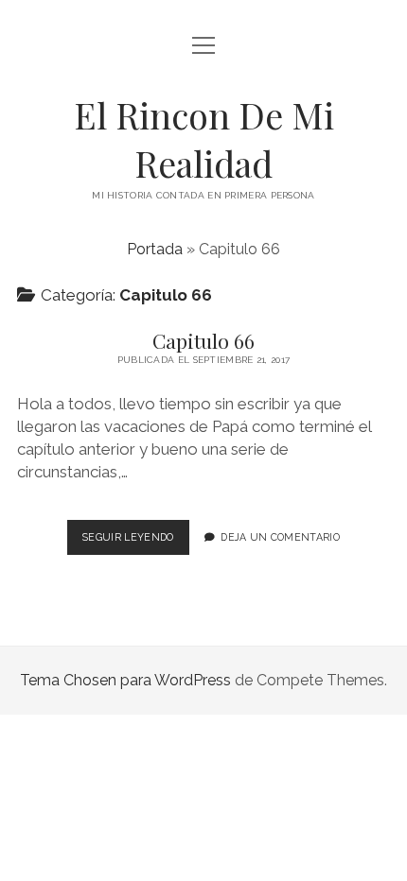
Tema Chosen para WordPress (125, 680)
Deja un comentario (280, 537)
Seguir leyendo (135, 542)
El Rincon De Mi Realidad (204, 139)
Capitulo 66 (203, 340)
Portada (155, 249)
